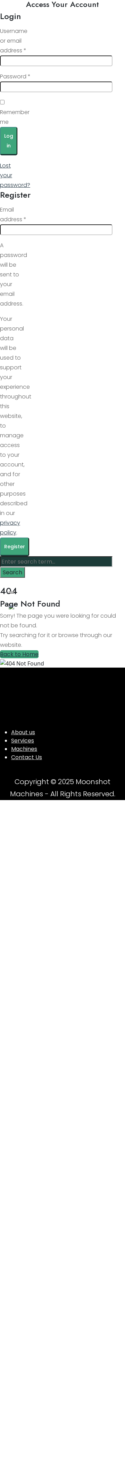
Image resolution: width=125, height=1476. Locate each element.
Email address (13, 214)
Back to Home (19, 654)
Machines (24, 749)
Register (14, 546)
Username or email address (13, 40)
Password (15, 76)
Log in (8, 140)
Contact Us (26, 757)
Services (22, 741)
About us (23, 732)
